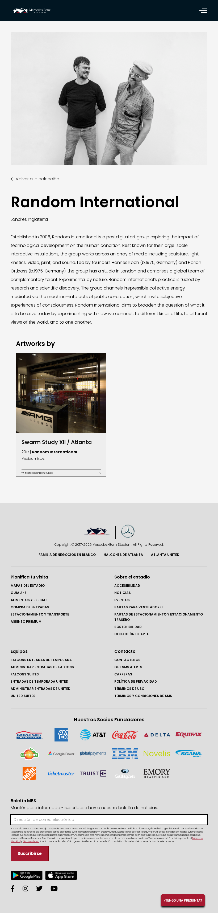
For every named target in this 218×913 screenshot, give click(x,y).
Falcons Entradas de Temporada (41, 660)
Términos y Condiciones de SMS (143, 696)
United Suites (23, 696)
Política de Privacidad (135, 681)
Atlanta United (165, 554)
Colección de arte (131, 634)
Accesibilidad (127, 585)
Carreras (123, 674)
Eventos (122, 600)
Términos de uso (129, 688)
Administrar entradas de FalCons (42, 667)
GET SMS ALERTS (128, 667)
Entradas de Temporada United (39, 681)
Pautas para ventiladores (139, 607)
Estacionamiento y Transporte (40, 614)
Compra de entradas (30, 607)
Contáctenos (127, 660)
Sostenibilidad (128, 627)
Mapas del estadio (28, 585)
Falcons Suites (25, 674)
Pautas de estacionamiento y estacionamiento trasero (158, 617)
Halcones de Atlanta (123, 554)
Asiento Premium (26, 621)
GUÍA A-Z (19, 592)
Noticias (122, 592)
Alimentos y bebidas (29, 600)
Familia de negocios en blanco (67, 554)
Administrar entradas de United (40, 688)
